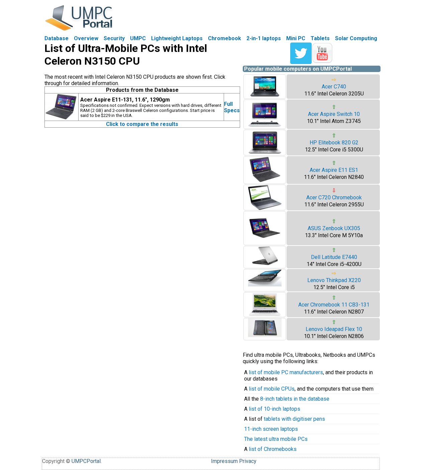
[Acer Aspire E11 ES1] (265, 182)
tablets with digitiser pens (294, 419)
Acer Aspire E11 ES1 (334, 170)
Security (114, 38)
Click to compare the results (142, 124)
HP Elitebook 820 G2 (334, 142)
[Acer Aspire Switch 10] (265, 127)
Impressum (224, 461)
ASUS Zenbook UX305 (334, 228)
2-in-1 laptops (263, 38)
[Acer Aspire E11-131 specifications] (61, 119)
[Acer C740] (265, 96)
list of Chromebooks (273, 449)
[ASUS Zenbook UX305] (265, 243)
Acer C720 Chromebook (334, 197)
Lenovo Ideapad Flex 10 (334, 329)
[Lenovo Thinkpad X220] (265, 284)
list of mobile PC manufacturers (286, 372)
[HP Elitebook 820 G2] (265, 153)
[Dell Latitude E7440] (265, 264)
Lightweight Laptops (177, 38)
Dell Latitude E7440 (334, 257)
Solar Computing (356, 38)
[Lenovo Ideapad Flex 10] (265, 335)
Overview (86, 38)
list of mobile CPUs (272, 389)
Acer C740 (334, 86)
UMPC (138, 38)
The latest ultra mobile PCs (276, 439)
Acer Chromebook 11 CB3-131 (333, 304)
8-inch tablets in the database (294, 399)
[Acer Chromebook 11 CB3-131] (265, 315)
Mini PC (295, 38)
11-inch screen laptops (271, 429)
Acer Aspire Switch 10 (334, 114)
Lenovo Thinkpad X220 (334, 280)
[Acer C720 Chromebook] (265, 208)
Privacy (247, 461)
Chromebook (224, 38)
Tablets (320, 38)
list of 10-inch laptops (274, 409)
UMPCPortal (86, 461)
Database (56, 38)
